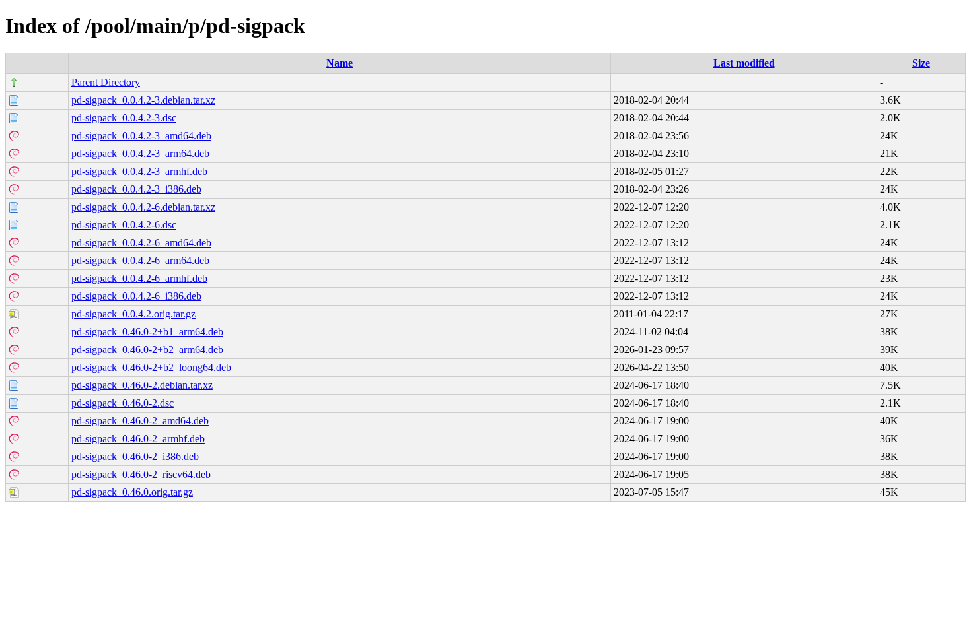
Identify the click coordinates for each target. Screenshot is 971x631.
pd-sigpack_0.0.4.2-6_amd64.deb (141, 242)
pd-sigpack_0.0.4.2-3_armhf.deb (139, 171)
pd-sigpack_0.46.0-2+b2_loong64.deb (151, 367)
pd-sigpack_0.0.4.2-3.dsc (123, 117)
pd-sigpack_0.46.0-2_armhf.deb (138, 438)
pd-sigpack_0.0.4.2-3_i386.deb (136, 189)
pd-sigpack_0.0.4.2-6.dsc (123, 224)
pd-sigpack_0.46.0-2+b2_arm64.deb (147, 349)
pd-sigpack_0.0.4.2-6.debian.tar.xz (143, 207)
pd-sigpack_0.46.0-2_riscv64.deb (141, 474)
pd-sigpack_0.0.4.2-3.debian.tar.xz (143, 100)
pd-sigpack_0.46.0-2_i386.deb (135, 456)
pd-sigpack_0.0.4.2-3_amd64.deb (141, 135)
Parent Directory (105, 82)
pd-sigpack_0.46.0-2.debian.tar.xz (142, 385)
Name (339, 63)
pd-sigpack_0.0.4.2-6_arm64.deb (140, 260)
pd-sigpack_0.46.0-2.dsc (122, 403)
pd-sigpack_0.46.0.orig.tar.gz (132, 492)
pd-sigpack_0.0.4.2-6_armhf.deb (139, 278)
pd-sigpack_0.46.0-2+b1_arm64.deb (147, 331)
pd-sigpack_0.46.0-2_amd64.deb (140, 420)
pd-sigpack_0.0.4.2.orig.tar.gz (133, 313)
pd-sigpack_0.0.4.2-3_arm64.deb (140, 153)
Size (921, 63)
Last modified (744, 63)
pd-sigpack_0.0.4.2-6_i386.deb (136, 296)
